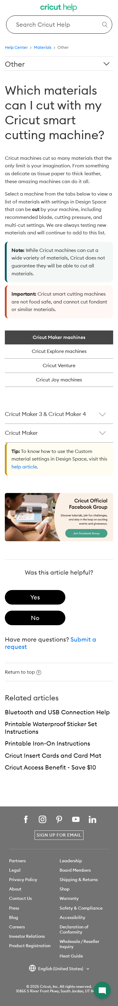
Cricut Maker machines (59, 337)
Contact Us (20, 898)
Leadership (71, 860)
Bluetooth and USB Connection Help (57, 712)
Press (14, 908)
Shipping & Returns (79, 879)
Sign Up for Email (59, 835)
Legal (15, 870)
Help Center (16, 47)
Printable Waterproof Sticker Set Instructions (51, 727)
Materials (42, 47)
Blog (13, 917)
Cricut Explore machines (59, 351)
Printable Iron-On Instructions (47, 743)
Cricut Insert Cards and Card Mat (53, 755)
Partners (17, 860)
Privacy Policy (23, 879)
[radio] (35, 597)
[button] (102, 990)
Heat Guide (71, 956)
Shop (65, 889)
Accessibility (72, 917)
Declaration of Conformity (74, 929)
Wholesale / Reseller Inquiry (79, 944)
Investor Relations (27, 936)
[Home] (59, 8)
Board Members (75, 870)
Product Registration (30, 945)
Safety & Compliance (81, 908)
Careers (17, 927)
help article (24, 467)
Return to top (20, 672)
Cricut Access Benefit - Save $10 (50, 767)
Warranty (69, 898)
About (15, 889)
